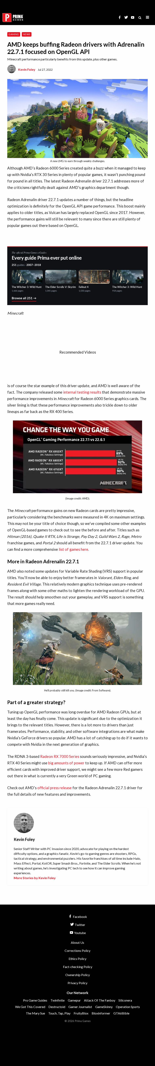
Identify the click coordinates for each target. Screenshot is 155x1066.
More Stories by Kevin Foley (35, 878)
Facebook (79, 917)
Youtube (79, 933)
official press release (54, 788)
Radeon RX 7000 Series (59, 756)
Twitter (79, 925)
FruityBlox (81, 1013)
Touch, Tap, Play (59, 1013)
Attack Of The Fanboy (99, 1000)
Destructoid (56, 1007)
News (26, 34)
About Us (77, 942)
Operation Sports (128, 1007)
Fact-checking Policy (77, 967)
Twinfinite (57, 1000)
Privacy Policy (77, 983)
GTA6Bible (121, 1013)
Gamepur (74, 1000)
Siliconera (125, 1000)
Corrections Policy (77, 950)
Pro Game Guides (35, 1000)
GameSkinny (104, 1007)
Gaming (13, 34)
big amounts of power (66, 763)
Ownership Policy (77, 975)
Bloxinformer (101, 1013)
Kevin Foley (26, 69)
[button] (147, 17)
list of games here (73, 549)
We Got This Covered (30, 1007)
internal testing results (82, 392)
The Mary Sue (35, 1013)
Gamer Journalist (80, 1007)
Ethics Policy (77, 959)
